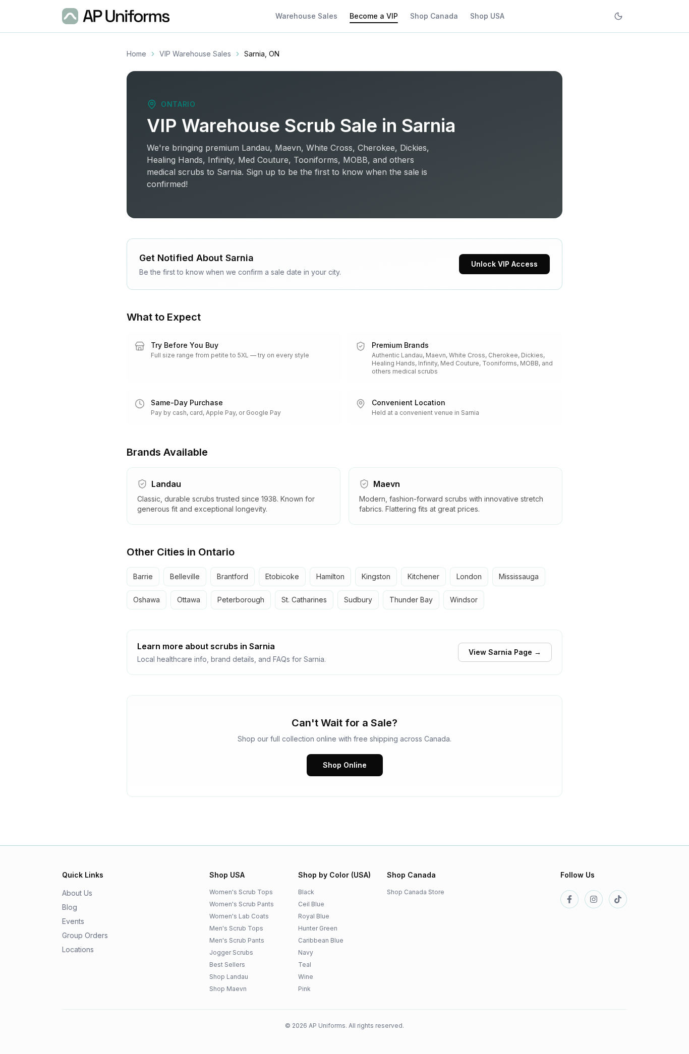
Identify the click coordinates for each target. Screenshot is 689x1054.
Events (73, 921)
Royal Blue (313, 916)
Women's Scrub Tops (241, 892)
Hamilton (330, 576)
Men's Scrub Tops (236, 928)
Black (306, 892)
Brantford (232, 576)
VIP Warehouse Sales (195, 53)
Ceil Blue (311, 904)
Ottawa (188, 599)
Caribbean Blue (320, 940)
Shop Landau (228, 976)
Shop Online (345, 765)
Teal (304, 964)
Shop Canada (434, 16)
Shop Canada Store (415, 892)
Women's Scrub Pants (241, 904)
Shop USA (487, 16)
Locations (78, 949)
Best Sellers (227, 964)
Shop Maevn (228, 989)
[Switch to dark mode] (618, 16)
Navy (305, 952)
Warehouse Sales (306, 16)
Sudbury (358, 599)
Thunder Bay (411, 599)
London (469, 576)
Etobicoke (282, 576)
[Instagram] (594, 899)
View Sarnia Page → (505, 652)
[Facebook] (569, 899)
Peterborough (240, 599)
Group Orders (85, 935)
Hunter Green (317, 928)
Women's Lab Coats (239, 916)
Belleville (185, 576)
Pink (304, 989)
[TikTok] (618, 899)
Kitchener (423, 576)
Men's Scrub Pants (236, 940)
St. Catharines (304, 599)
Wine (305, 976)
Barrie (143, 576)
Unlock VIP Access (504, 264)
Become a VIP (374, 16)
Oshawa (146, 599)
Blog (69, 907)
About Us (77, 893)
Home (136, 53)
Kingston (376, 576)
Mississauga (519, 576)
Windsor (464, 599)
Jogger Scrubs (231, 952)
